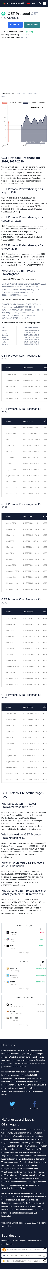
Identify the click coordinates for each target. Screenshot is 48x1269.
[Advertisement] (24, 64)
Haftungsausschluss (24, 1213)
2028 (30, 94)
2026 (18, 94)
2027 (24, 94)
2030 (3, 96)
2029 (36, 94)
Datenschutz (6, 1216)
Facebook (34, 1109)
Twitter (12, 1109)
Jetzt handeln (32, 25)
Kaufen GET (15, 25)
